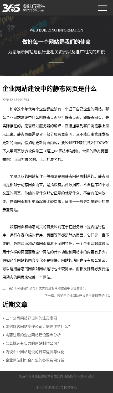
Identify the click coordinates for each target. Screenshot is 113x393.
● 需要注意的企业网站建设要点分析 (31, 335)
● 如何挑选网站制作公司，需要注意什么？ (37, 327)
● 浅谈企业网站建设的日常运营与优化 (33, 352)
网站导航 (70, 387)
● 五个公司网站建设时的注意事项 (29, 318)
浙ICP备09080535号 (49, 387)
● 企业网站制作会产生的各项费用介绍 (33, 360)
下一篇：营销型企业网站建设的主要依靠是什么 (77, 296)
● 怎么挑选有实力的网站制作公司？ (31, 343)
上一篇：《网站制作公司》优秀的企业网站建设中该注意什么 (44, 288)
